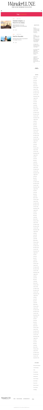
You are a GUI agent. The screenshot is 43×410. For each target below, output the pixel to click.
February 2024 (35, 130)
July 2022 (34, 156)
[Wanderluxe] (21, 4)
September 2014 (36, 315)
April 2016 (35, 281)
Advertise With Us (26, 398)
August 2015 (35, 295)
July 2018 (34, 233)
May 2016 (35, 279)
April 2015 (35, 302)
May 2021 (35, 178)
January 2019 (35, 222)
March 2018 (35, 240)
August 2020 (35, 188)
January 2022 (35, 167)
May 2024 (35, 124)
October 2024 (35, 115)
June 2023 (35, 144)
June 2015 (35, 299)
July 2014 (34, 318)
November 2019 (36, 204)
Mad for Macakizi (18, 36)
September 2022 (36, 153)
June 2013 (35, 341)
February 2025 (35, 108)
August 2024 (35, 119)
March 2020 (35, 197)
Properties (35, 383)
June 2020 (35, 192)
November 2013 (36, 332)
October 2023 (35, 137)
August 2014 (35, 316)
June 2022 (35, 158)
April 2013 (35, 345)
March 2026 (35, 85)
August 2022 (35, 155)
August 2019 (35, 210)
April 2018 (35, 238)
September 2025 (36, 96)
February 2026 (35, 87)
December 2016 (36, 267)
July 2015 (34, 297)
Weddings (35, 389)
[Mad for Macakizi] (6, 38)
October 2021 (35, 171)
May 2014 (35, 322)
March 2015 (35, 304)
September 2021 (36, 172)
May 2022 (35, 160)
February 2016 (35, 284)
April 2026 (35, 83)
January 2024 (35, 131)
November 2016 (36, 268)
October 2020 (35, 185)
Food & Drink (35, 374)
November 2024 (36, 114)
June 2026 (35, 80)
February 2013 (35, 348)
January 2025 (35, 110)
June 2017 (35, 256)
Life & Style (35, 380)
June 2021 (35, 176)
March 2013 (35, 347)
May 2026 (35, 82)
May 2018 (35, 236)
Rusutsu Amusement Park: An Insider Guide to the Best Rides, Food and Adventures (36, 30)
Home (14, 398)
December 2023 (36, 133)
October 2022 (35, 151)
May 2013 (35, 343)
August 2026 (35, 76)
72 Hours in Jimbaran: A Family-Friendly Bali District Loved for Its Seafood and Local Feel (36, 59)
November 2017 (36, 247)
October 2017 (35, 249)
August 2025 (35, 98)
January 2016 (35, 286)
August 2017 (35, 252)
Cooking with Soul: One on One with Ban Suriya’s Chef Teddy (36, 45)
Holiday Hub (35, 376)
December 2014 (36, 309)
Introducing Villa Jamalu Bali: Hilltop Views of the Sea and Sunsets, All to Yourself (36, 52)
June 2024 (35, 123)
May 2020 (35, 194)
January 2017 (35, 265)
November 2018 (36, 226)
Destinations (35, 372)
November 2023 (36, 135)
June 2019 (35, 213)
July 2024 (35, 121)
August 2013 (35, 338)
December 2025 (36, 91)
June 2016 (35, 277)
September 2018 (36, 229)
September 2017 (36, 251)
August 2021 (35, 174)
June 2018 (35, 235)
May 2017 (35, 258)
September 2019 (36, 208)
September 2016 (36, 272)
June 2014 (35, 320)
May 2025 (35, 103)
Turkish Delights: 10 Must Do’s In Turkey (19, 22)
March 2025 (35, 107)
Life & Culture (35, 378)
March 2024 (35, 128)
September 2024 (36, 117)
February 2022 (35, 165)
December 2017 (36, 245)
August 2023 (35, 140)
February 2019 (35, 220)
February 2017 (35, 263)
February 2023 (35, 147)
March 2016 (35, 283)
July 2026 (35, 78)
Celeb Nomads (35, 367)
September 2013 (36, 336)
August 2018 (35, 231)
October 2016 (35, 270)
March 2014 (35, 325)
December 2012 (36, 352)
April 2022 (35, 162)
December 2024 (36, 112)
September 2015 (36, 293)
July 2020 (35, 190)
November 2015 (36, 290)
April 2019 (35, 217)
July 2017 (34, 254)
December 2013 (36, 331)
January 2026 (35, 89)
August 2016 (35, 274)
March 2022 (35, 163)
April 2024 (35, 126)
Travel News (35, 387)
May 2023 (35, 146)
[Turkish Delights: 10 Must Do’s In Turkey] (6, 25)
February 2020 (35, 199)
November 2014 (36, 311)
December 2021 (36, 169)
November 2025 (36, 92)
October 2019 (35, 206)
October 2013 (35, 334)
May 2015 (35, 300)
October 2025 (35, 94)
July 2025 (35, 99)
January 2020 (35, 201)
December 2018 (36, 224)
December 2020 (36, 181)
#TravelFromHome (36, 365)
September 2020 (36, 187)
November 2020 (36, 183)
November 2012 (36, 354)
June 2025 (35, 101)
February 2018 (35, 242)
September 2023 (36, 139)
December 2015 (36, 288)
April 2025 (35, 105)
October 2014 (35, 313)
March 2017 (35, 261)
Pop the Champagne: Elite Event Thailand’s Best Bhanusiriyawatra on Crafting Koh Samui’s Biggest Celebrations (36, 38)
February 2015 (35, 306)
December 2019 (36, 203)
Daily (14, 34)
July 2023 (34, 142)
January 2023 (35, 149)
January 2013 (35, 350)
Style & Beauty (35, 385)
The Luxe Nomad (19, 398)
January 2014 (35, 329)
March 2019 (35, 219)
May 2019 (35, 215)
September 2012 (36, 357)
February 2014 (35, 327)
